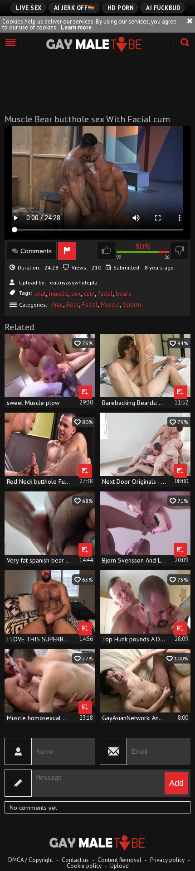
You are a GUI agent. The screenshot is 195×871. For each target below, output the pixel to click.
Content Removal (119, 860)
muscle (58, 293)
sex (76, 293)
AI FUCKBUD (163, 8)
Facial (90, 304)
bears (123, 293)
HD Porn (120, 8)
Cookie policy (84, 866)
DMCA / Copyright (30, 860)
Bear (72, 304)
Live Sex (29, 8)
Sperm (132, 304)
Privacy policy (167, 860)
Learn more (76, 27)
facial (105, 293)
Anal (57, 304)
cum (89, 293)
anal (40, 293)
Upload (119, 866)
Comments (36, 251)
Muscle (110, 304)
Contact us (75, 860)
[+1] (11, 43)
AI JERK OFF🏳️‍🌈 (74, 8)
